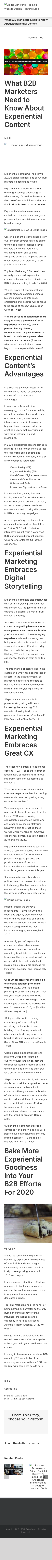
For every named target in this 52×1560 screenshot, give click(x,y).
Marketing (15, 1399)
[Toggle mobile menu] (46, 12)
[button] (6, 1477)
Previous (32, 37)
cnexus (10, 1396)
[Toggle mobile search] (41, 12)
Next (42, 37)
